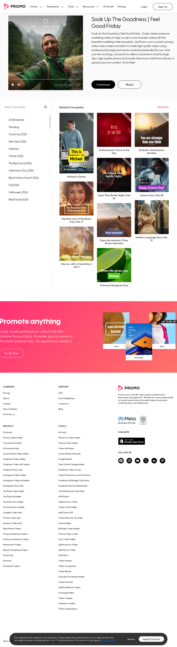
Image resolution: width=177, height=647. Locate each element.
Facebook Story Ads (12, 469)
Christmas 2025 (18, 134)
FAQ (60, 393)
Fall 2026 (14, 185)
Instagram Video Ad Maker (16, 480)
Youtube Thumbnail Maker (71, 576)
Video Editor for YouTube (70, 518)
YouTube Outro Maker (14, 507)
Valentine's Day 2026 (21, 170)
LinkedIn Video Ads (12, 512)
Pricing (121, 6)
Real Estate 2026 (18, 199)
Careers (7, 403)
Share (130, 84)
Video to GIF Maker (67, 507)
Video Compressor (67, 566)
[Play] (13, 84)
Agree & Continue (151, 639)
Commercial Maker (12, 443)
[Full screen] (78, 84)
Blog (60, 409)
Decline (131, 639)
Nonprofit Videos (11, 566)
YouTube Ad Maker (12, 496)
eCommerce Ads (11, 448)
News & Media (10, 409)
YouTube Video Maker (13, 491)
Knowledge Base (66, 398)
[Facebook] (127, 420)
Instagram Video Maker (14, 475)
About (6, 398)
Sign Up (162, 6)
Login (144, 6)
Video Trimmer (65, 582)
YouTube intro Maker (13, 502)
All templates (16, 119)
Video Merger (65, 560)
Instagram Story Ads (13, 485)
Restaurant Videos (12, 544)
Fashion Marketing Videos (16, 539)
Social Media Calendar (69, 453)
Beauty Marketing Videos (15, 550)
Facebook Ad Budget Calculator (73, 480)
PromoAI (109, 6)
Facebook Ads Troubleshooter (72, 485)
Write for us (9, 414)
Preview (76, 139)
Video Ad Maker (66, 448)
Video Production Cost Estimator (74, 475)
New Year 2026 (17, 141)
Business (7, 560)
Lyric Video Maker (67, 539)
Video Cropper (65, 598)
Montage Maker (66, 592)
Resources (89, 6)
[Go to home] (17, 6)
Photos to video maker (69, 437)
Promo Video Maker (13, 437)
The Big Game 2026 (20, 163)
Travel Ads (8, 555)
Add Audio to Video (68, 544)
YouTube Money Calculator (71, 491)
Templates (53, 6)
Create (34, 6)
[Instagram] (143, 420)
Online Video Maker (68, 443)
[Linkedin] (154, 461)
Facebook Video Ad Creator (16, 464)
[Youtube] (137, 461)
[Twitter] (146, 461)
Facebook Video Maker (14, 459)
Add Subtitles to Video (69, 587)
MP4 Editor (63, 496)
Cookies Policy (108, 640)
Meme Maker (64, 523)
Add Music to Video (67, 502)
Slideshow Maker (66, 603)
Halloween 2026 (18, 192)
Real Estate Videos (12, 528)
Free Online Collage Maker (71, 464)
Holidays (14, 148)
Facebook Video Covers (69, 469)
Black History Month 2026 (24, 177)
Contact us (63, 403)
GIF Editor (63, 555)
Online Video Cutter (68, 534)
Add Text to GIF (65, 512)
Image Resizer (65, 459)
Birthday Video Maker (69, 528)
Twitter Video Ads (11, 518)
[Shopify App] (146, 441)
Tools (71, 6)
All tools (62, 432)
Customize (103, 84)
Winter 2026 (16, 156)
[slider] (12, 79)
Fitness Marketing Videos (15, 534)
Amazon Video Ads (12, 523)
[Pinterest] (162, 461)
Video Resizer (65, 571)
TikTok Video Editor (67, 608)
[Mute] (20, 84)
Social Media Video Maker (16, 453)
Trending (14, 127)
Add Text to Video (67, 550)
